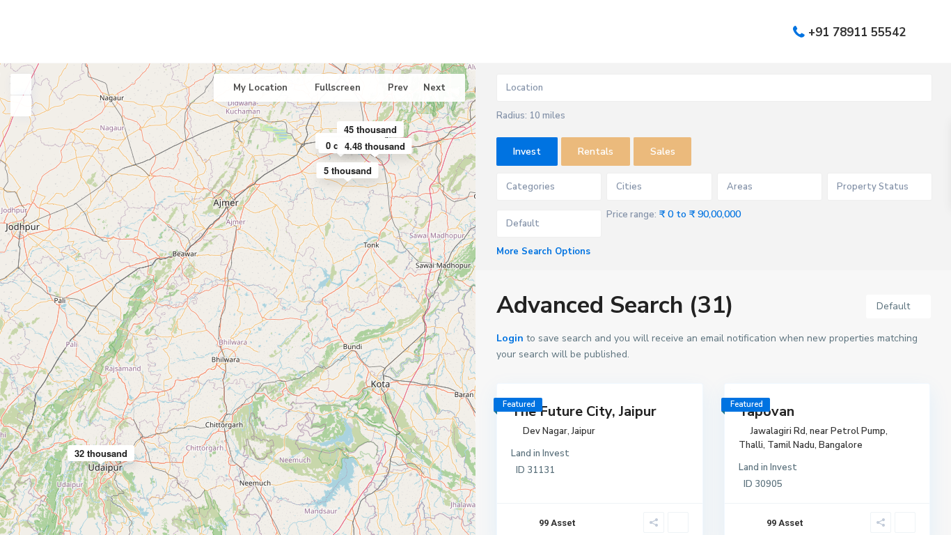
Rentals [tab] (595, 151)
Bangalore (841, 445)
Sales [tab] (662, 151)
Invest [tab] (527, 151)
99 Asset (557, 523)
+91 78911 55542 (857, 32)
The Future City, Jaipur (584, 411)
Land (521, 453)
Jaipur (583, 431)
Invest (555, 453)
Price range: (631, 214)
